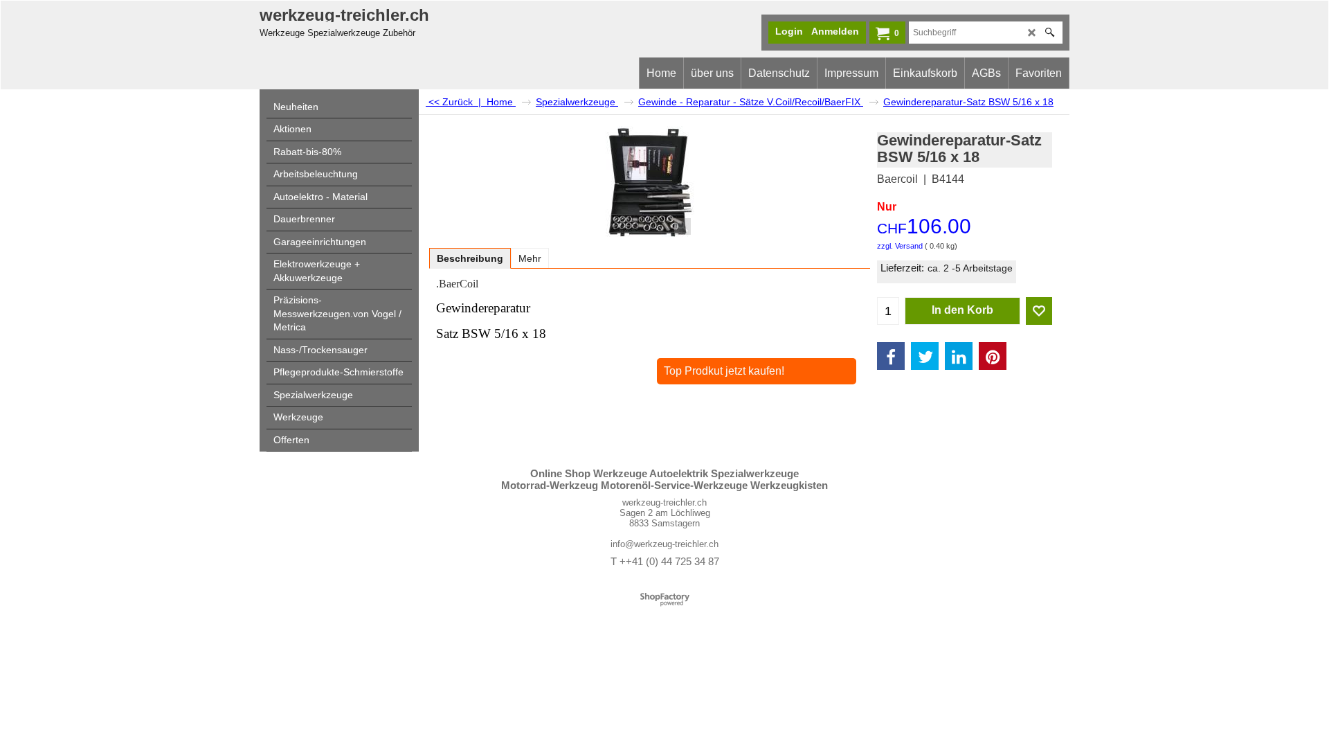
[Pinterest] (992, 356)
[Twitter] (925, 356)
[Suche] (1049, 32)
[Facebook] (891, 356)
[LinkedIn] (959, 356)
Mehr (529, 258)
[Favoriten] (1039, 311)
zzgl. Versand (900, 246)
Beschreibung (470, 258)
